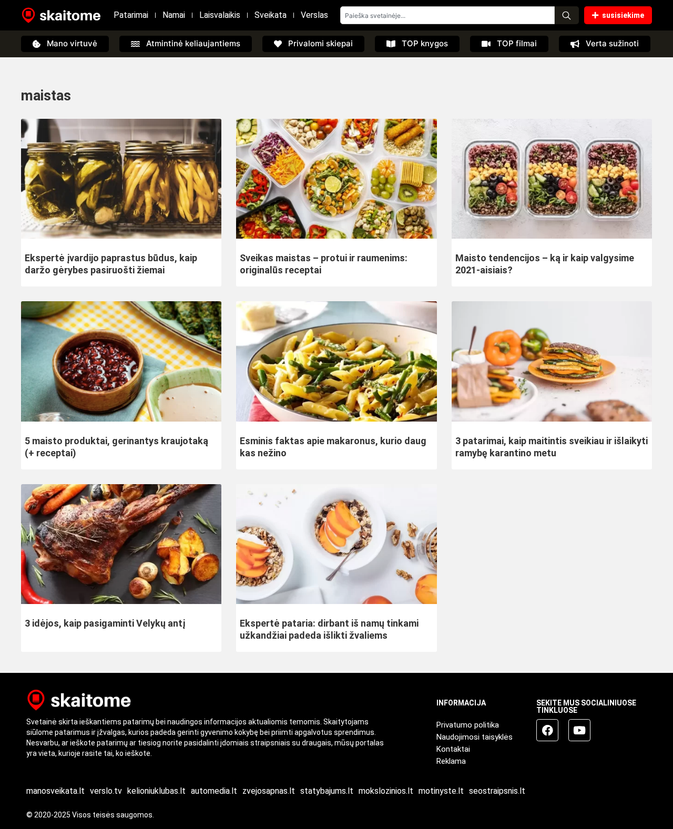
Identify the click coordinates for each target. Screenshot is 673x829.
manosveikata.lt (55, 791)
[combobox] (447, 15)
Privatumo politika (467, 725)
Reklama (451, 761)
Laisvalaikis (219, 15)
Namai (173, 15)
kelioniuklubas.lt (156, 791)
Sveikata (270, 15)
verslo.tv (106, 791)
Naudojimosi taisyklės (474, 737)
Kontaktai (453, 749)
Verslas (314, 15)
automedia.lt (214, 791)
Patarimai (131, 15)
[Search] (567, 15)
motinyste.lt (441, 791)
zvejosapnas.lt (268, 791)
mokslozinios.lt (386, 791)
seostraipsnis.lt (497, 791)
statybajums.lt (326, 791)
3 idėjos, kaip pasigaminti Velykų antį (105, 623)
